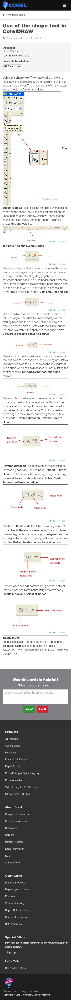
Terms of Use (9, 991)
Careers (9, 834)
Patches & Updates (15, 882)
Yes (27, 709)
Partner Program (14, 841)
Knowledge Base (13, 16)
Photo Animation (14, 780)
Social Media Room (16, 968)
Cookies (34, 991)
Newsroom (11, 828)
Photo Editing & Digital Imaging (22, 773)
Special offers (12, 745)
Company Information (17, 814)
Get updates (14, 66)
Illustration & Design (16, 759)
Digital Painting (13, 766)
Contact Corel (12, 862)
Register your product (17, 889)
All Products (11, 738)
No (41, 709)
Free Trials (10, 752)
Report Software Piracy (18, 910)
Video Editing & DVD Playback (21, 787)
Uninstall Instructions (16, 917)
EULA (8, 855)
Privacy (22, 991)
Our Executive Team (16, 821)
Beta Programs (13, 924)
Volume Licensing (14, 903)
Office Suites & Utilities (17, 794)
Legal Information (14, 848)
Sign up (11, 952)
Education (10, 896)
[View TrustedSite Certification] (25, 983)
